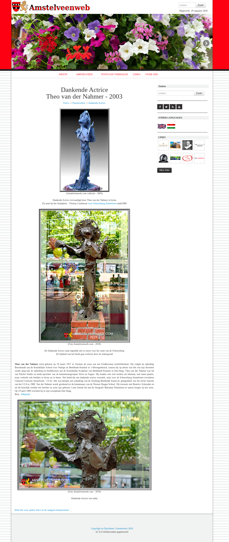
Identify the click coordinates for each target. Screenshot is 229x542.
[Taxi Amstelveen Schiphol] (199, 150)
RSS (131, 528)
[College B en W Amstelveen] (175, 163)
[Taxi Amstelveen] (199, 163)
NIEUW (63, 74)
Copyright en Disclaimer (102, 528)
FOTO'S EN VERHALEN (114, 74)
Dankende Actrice (97, 103)
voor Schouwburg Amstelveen (102, 203)
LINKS (136, 74)
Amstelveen (121, 528)
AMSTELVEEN (84, 74)
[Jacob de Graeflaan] (187, 150)
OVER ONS (151, 74)
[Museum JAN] (175, 150)
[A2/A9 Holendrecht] (163, 163)
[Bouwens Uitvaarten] (163, 150)
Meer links (164, 170)
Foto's (66, 103)
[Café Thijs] (187, 163)
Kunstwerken (79, 103)
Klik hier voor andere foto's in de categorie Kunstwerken (42, 510)
